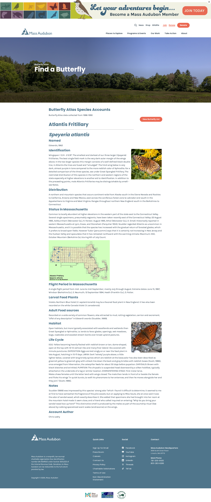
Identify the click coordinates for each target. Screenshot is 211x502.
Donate (183, 25)
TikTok (129, 468)
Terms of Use (99, 473)
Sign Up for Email (100, 448)
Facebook (130, 448)
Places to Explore (114, 33)
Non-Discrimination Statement (102, 478)
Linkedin (129, 460)
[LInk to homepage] (36, 31)
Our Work (155, 33)
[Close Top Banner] (209, 2)
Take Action (170, 33)
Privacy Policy (99, 464)
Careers (96, 456)
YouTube (130, 452)
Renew (172, 25)
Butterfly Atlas (42, 64)
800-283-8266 (157, 463)
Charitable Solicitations (104, 468)
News (141, 25)
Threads (129, 464)
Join (165, 25)
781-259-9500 (157, 460)
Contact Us (98, 460)
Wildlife (155, 25)
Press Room (98, 452)
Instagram (131, 456)
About (184, 33)
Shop (148, 25)
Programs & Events (136, 33)
